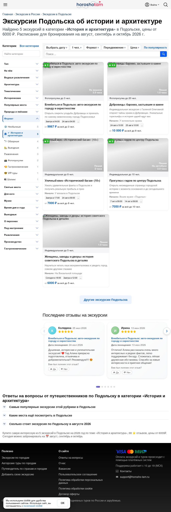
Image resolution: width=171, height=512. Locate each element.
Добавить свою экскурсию (18, 492)
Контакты (126, 489)
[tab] (97, 405)
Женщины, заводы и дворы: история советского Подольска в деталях (69, 258)
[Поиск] (165, 5)
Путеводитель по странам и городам (24, 486)
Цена (133, 47)
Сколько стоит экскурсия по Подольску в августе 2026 (50, 442)
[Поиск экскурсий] (163, 54)
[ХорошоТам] (90, 5)
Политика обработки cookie (76, 506)
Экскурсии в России (27, 14)
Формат (91, 47)
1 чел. (75, 47)
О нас (62, 481)
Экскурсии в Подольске (56, 14)
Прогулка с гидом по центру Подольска (135, 180)
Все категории (29, 46)
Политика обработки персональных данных (81, 499)
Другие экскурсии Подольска (105, 299)
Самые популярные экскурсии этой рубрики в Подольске (52, 425)
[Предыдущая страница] (44, 331)
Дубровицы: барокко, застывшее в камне (136, 104)
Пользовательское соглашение (78, 492)
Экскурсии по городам (15, 475)
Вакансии (64, 486)
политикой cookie (33, 505)
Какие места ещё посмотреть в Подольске (40, 433)
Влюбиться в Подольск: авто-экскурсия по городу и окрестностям (73, 106)
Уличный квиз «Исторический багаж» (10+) (72, 180)
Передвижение (114, 47)
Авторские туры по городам (19, 481)
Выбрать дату (55, 47)
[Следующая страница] (166, 331)
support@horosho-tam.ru (134, 494)
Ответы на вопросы (71, 475)
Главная (8, 14)
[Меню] (5, 5)
